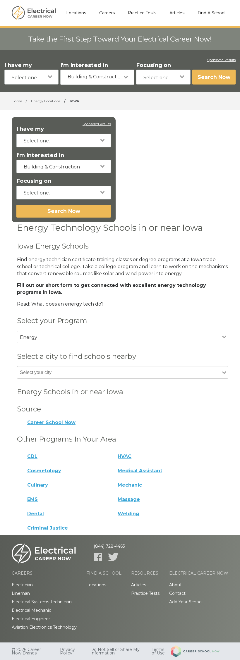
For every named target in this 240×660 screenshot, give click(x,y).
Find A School (211, 12)
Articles (176, 12)
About (175, 584)
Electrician (22, 584)
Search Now (214, 77)
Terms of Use (158, 651)
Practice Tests (142, 12)
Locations (76, 12)
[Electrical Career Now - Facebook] (98, 557)
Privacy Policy (67, 651)
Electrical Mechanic (31, 610)
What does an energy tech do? (67, 304)
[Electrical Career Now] (34, 13)
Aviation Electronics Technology (44, 627)
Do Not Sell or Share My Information (115, 651)
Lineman (21, 593)
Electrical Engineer (31, 618)
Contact (177, 593)
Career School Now (51, 422)
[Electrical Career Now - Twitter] (113, 557)
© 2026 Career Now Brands (26, 651)
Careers (107, 12)
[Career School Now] (199, 651)
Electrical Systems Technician (42, 601)
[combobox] (31, 77)
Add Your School (186, 601)
